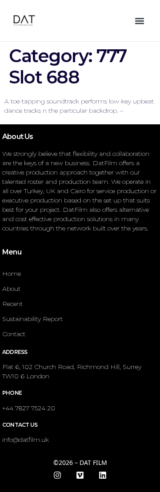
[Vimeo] (80, 475)
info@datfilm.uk (25, 440)
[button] (139, 20)
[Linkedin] (103, 475)
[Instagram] (57, 475)
